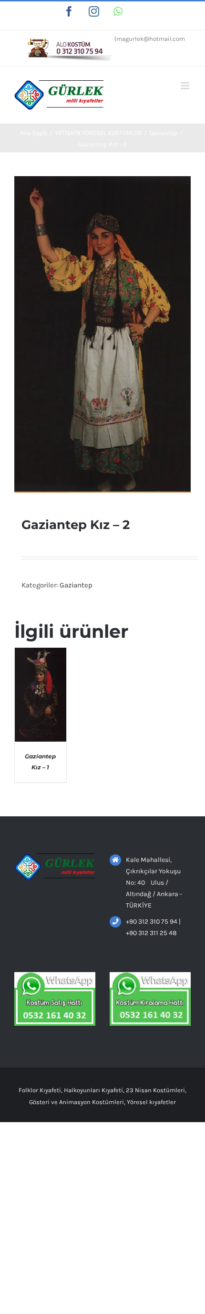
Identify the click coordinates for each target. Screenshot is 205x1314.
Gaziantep (76, 585)
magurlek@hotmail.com (150, 38)
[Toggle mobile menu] (186, 86)
